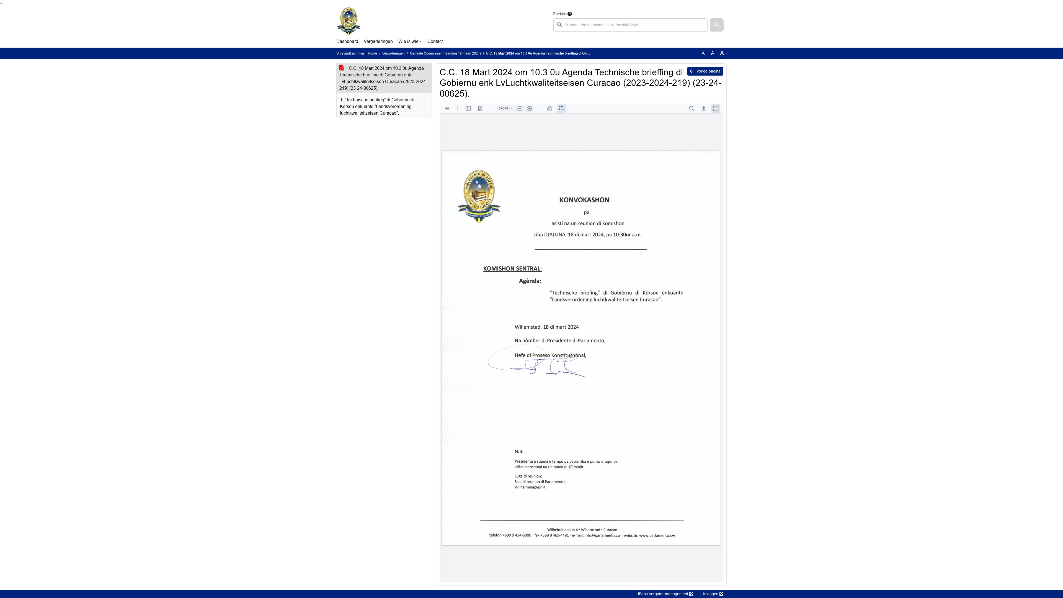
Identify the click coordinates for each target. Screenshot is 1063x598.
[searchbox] (630, 25)
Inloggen (710, 594)
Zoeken (559, 14)
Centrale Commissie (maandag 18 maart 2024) (445, 53)
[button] (717, 25)
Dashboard (347, 41)
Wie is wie (408, 41)
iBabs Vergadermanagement (663, 594)
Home (372, 53)
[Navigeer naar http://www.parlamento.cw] (348, 21)
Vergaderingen (378, 41)
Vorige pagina (708, 71)
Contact (435, 41)
